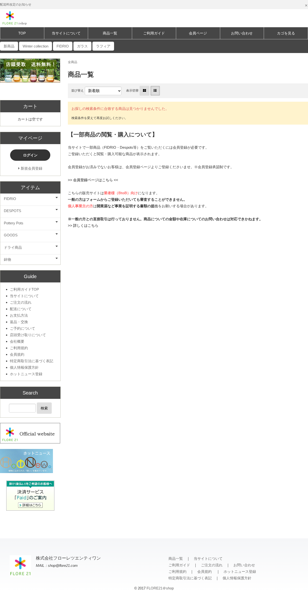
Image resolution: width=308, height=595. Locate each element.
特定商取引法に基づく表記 (31, 361)
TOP (22, 33)
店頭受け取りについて (28, 335)
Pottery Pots (13, 223)
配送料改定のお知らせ (15, 4)
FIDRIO (10, 199)
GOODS (11, 235)
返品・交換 (19, 322)
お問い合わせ (242, 33)
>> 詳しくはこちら (83, 225)
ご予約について (22, 328)
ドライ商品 (13, 247)
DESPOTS (12, 211)
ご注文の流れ (21, 302)
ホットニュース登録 (26, 374)
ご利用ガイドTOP (24, 289)
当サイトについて (66, 33)
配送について (21, 309)
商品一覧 (110, 33)
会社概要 (17, 341)
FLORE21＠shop (160, 588)
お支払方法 (19, 315)
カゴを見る (286, 33)
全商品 (72, 62)
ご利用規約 (19, 348)
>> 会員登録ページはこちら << (93, 180)
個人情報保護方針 (24, 367)
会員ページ (198, 33)
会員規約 (17, 354)
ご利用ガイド (154, 33)
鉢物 (7, 259)
